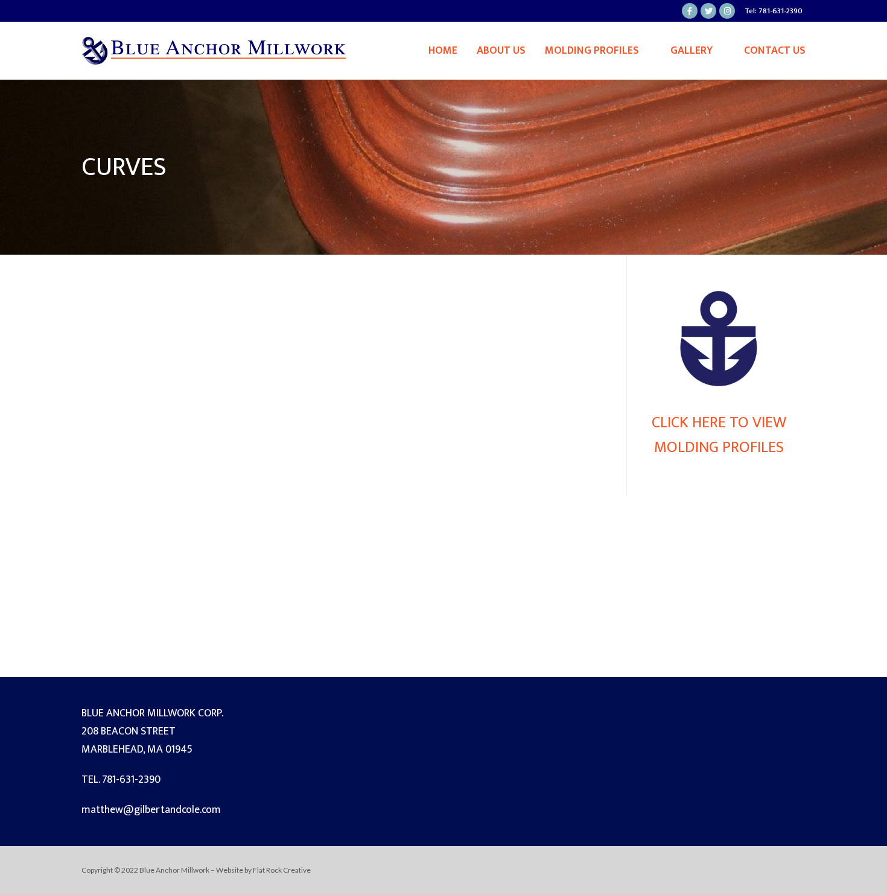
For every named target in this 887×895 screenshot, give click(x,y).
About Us (501, 51)
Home (442, 51)
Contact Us (775, 51)
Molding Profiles (592, 51)
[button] (100, 466)
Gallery (691, 51)
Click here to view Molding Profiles (719, 435)
